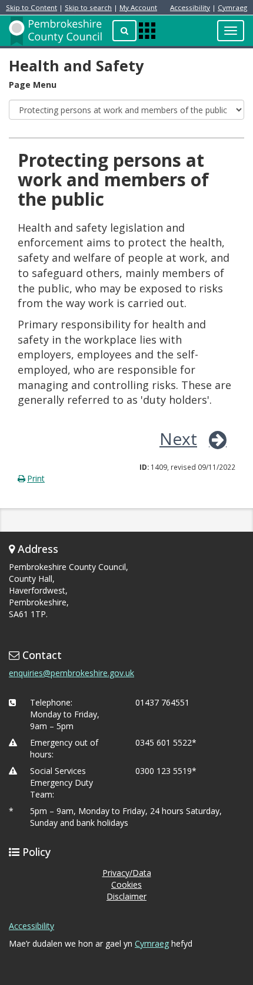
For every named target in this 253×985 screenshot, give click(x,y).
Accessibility (190, 7)
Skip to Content (31, 7)
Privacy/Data (126, 872)
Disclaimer (126, 896)
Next (178, 438)
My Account (138, 7)
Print (36, 478)
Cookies (126, 884)
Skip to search (88, 7)
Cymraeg (232, 7)
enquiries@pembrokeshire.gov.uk (71, 672)
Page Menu (32, 84)
